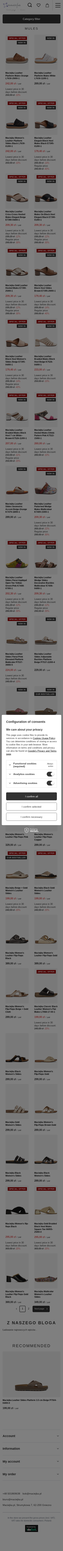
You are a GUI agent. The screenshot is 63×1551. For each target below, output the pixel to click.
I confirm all (31, 796)
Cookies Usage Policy (44, 738)
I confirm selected (31, 806)
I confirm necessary (31, 816)
